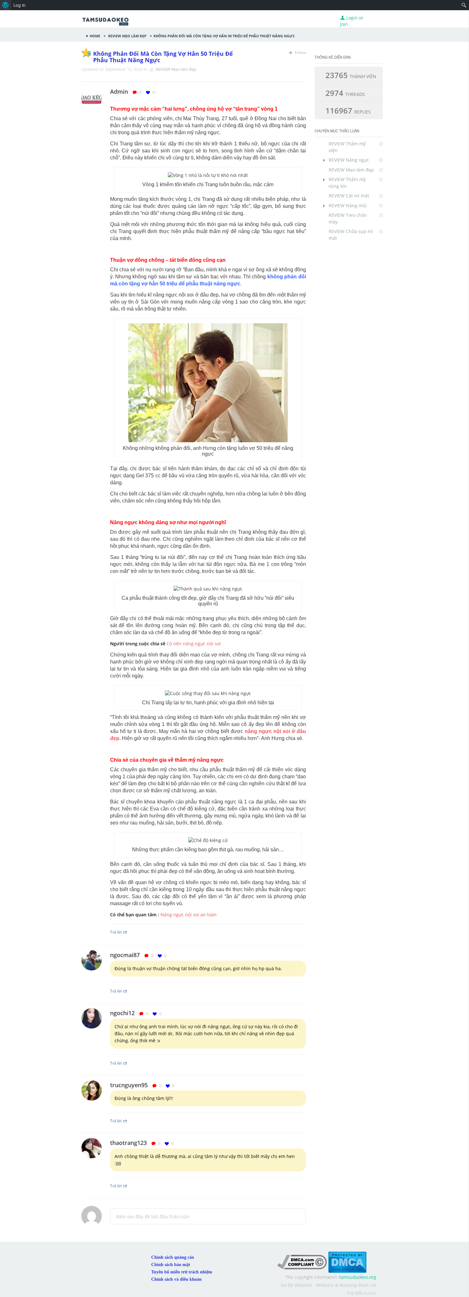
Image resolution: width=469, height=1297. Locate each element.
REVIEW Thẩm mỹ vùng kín (347, 182)
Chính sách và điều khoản (176, 1279)
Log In (19, 5)
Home (95, 35)
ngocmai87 (125, 955)
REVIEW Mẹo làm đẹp (126, 35)
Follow (300, 52)
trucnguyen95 (129, 1085)
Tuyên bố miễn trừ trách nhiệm (181, 1272)
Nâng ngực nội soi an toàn (188, 915)
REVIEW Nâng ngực (349, 160)
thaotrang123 (128, 1143)
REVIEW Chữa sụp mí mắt (351, 234)
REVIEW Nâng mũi (348, 205)
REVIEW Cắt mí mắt (349, 196)
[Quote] (304, 92)
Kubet (369, 1293)
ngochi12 (122, 1013)
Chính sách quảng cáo (172, 1257)
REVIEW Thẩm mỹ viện (347, 147)
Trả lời (116, 931)
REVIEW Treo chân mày (348, 218)
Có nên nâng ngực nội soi (194, 644)
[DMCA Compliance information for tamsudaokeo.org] (302, 1262)
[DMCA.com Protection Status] (347, 1262)
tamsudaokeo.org (357, 1277)
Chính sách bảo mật (170, 1264)
